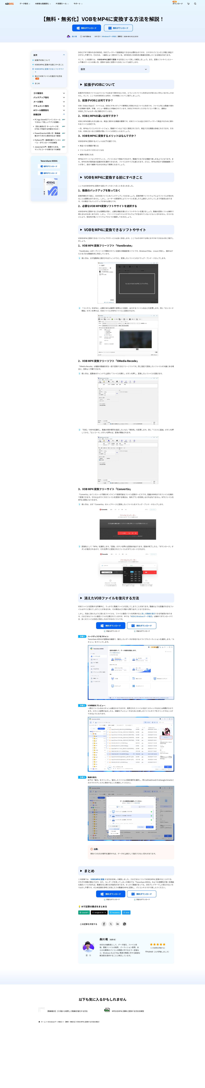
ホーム (43, 1073)
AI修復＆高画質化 (42, 3)
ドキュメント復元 (41, 106)
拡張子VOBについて (42, 60)
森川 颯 (74, 36)
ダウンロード (178, 3)
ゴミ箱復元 (38, 93)
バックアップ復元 (41, 97)
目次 (35, 55)
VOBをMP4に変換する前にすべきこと (49, 64)
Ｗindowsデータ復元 (109, 36)
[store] (188, 3)
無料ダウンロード (89, 28)
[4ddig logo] (9, 4)
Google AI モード (100, 912)
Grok (127, 912)
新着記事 (37, 114)
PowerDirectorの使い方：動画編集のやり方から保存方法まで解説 (47, 134)
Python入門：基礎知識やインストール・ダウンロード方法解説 (48, 141)
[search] (195, 3)
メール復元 (38, 101)
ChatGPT (85, 912)
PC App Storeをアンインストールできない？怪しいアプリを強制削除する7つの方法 (48, 120)
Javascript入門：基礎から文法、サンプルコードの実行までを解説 (47, 148)
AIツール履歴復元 (41, 110)
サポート (77, 3)
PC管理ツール (61, 3)
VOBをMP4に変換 (97, 879)
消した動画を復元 (148, 613)
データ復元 (24, 3)
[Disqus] (102, 1001)
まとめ (37, 83)
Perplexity (116, 912)
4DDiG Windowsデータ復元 (141, 616)
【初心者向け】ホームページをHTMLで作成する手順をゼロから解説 (47, 127)
